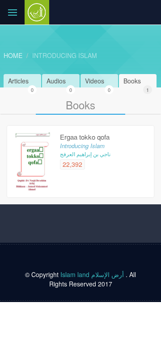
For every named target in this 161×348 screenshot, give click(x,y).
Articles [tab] (21, 81)
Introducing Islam (64, 55)
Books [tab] (136, 81)
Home (13, 55)
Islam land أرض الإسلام (92, 274)
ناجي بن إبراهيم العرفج (85, 153)
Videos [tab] (97, 81)
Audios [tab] (59, 81)
